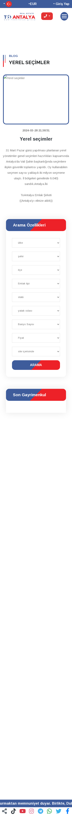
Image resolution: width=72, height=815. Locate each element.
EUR (33, 4)
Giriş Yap (62, 4)
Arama (36, 365)
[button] (67, 811)
